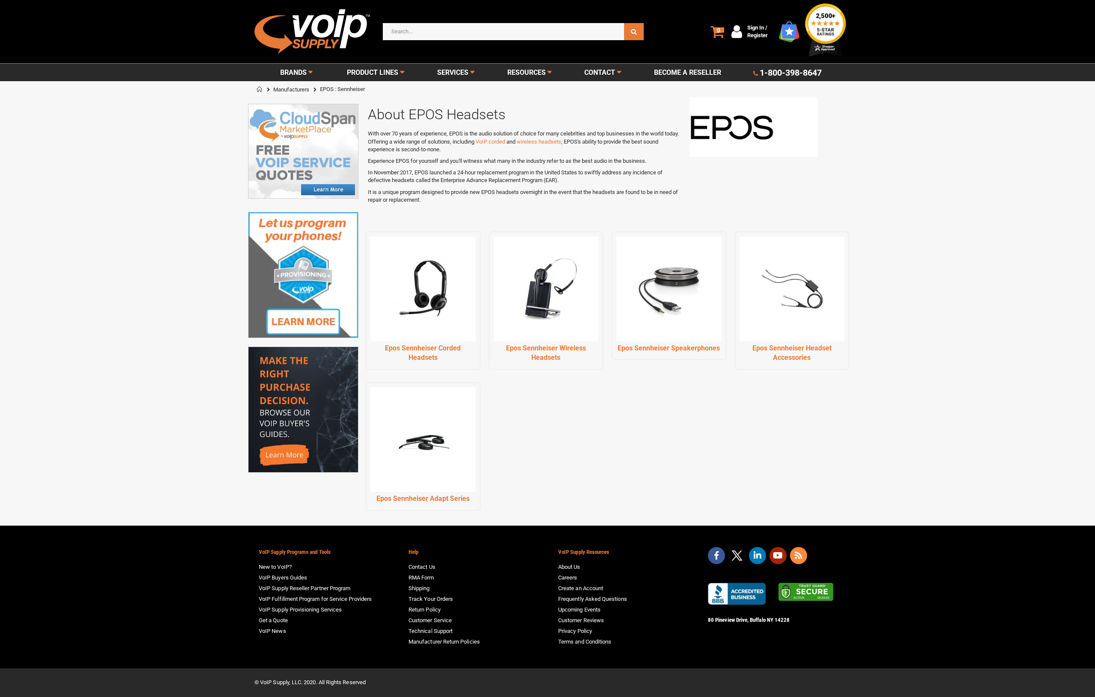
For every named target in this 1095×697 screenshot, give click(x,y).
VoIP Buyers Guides (283, 577)
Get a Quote (273, 620)
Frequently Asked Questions (592, 599)
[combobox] (513, 31)
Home (260, 89)
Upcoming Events (579, 609)
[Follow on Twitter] (737, 557)
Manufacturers (291, 89)
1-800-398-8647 (791, 73)
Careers (567, 577)
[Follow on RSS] (798, 555)
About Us (569, 567)
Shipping (419, 588)
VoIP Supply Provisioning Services (300, 609)
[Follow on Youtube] (778, 555)
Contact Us (421, 567)
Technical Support (430, 631)
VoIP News (272, 631)
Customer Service (430, 620)
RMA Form (421, 577)
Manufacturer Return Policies (444, 641)
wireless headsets (539, 141)
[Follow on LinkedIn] (757, 555)
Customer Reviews (581, 620)
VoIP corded (490, 141)
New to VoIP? (275, 567)
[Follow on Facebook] (716, 555)
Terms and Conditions (584, 641)
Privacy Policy (575, 631)
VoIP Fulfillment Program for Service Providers (315, 599)
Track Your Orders (430, 599)
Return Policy (424, 609)
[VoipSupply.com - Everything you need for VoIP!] (312, 31)
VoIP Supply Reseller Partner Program (304, 588)
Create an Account (580, 588)
